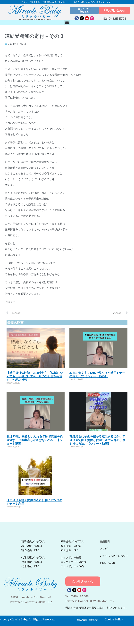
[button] (67, 22)
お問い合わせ (116, 10)
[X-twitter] (82, 18)
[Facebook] (77, 18)
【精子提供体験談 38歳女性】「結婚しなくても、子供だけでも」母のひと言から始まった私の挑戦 (35, 376)
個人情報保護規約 (87, 619)
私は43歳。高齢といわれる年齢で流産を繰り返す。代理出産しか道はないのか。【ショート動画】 (35, 440)
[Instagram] (92, 18)
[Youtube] (87, 18)
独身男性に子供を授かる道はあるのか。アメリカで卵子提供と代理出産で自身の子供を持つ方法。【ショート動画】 (97, 440)
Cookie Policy (114, 620)
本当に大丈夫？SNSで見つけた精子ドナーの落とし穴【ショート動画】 (97, 374)
